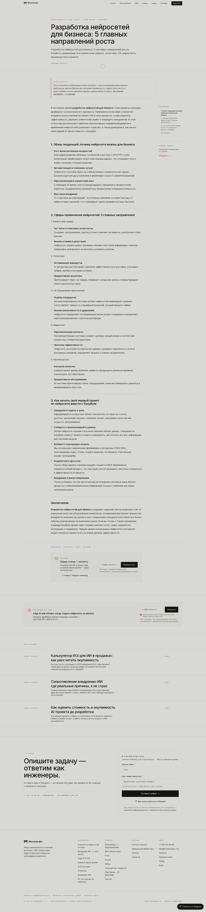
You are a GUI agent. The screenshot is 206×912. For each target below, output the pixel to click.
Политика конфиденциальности (37, 895)
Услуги (113, 3)
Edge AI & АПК (84, 858)
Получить (171, 610)
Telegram (87, 547)
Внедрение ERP (84, 875)
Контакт (176, 3)
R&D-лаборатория (113, 851)
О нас (107, 856)
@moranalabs (48, 795)
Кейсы (145, 3)
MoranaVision (125, 3)
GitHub (162, 861)
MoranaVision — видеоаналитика (112, 846)
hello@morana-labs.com (68, 795)
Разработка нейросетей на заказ (88, 846)
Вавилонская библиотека (143, 849)
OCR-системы (84, 867)
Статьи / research (139, 845)
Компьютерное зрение (88, 862)
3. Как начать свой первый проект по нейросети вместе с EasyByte (170, 128)
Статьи (164, 3)
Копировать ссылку (72, 547)
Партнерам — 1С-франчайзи (112, 873)
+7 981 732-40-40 (31, 795)
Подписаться (129, 565)
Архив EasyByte (58, 20)
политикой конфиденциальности (136, 810)
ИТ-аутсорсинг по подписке (86, 880)
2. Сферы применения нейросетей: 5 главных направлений (169, 120)
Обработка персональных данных (67, 895)
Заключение (165, 133)
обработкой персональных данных (125, 571)
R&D (136, 3)
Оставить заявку (149, 793)
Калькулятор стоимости (115, 868)
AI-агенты (82, 871)
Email (161, 865)
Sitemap (135, 853)
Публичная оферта (91, 895)
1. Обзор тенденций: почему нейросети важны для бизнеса (171, 113)
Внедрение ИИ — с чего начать (88, 852)
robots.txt (136, 857)
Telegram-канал (165, 857)
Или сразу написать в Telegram (152, 801)
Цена (154, 3)
